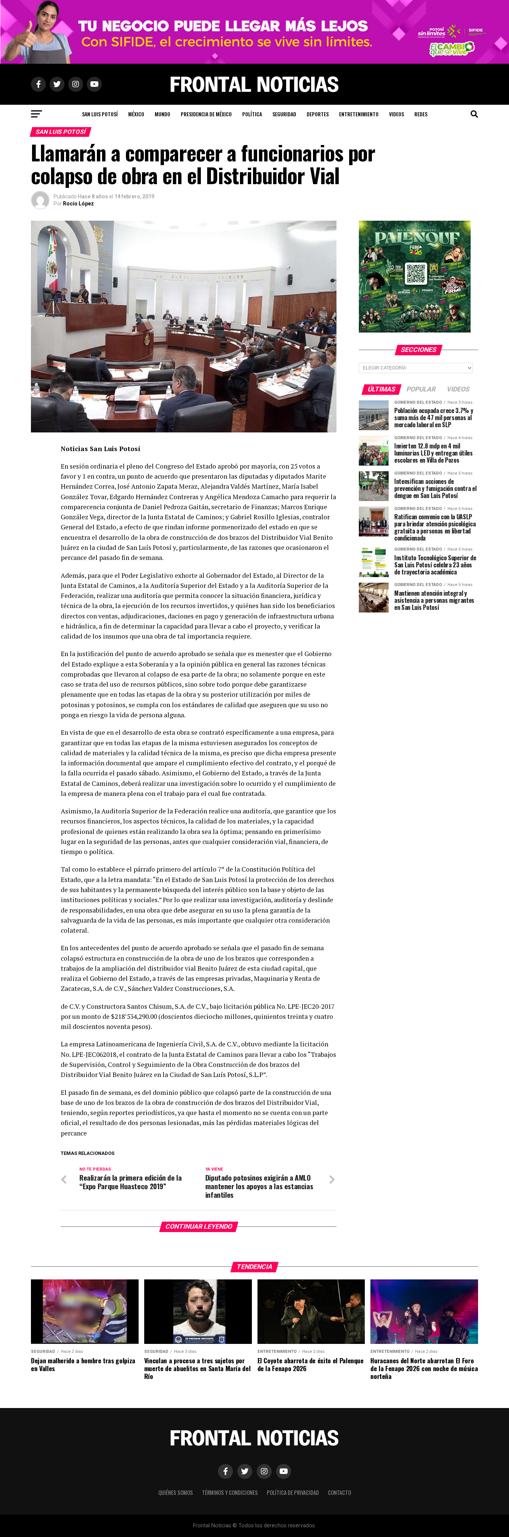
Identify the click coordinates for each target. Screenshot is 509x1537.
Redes (420, 114)
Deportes (318, 114)
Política (252, 114)
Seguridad (284, 114)
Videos (396, 114)
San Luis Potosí (100, 114)
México (136, 114)
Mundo (162, 114)
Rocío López (78, 204)
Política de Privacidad (293, 1492)
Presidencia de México (206, 114)
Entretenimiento (359, 114)
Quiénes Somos (175, 1492)
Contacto (339, 1492)
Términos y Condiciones (230, 1492)
